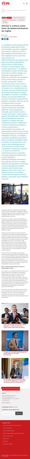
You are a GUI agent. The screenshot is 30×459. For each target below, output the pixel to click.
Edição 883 (5, 20)
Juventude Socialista (7, 428)
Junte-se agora (5, 402)
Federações (5, 441)
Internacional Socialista (8, 435)
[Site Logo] (6, 3)
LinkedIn (7, 39)
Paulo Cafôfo (21, 20)
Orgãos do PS (6, 438)
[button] (24, 3)
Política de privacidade (8, 443)
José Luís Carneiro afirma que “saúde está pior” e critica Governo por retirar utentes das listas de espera (15, 326)
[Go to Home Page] (2, 9)
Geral (4, 17)
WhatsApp (15, 407)
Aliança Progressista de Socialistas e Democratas (13, 433)
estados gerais (12, 20)
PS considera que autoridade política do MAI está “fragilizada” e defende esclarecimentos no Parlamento (15, 381)
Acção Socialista (13, 36)
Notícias (9, 17)
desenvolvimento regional (19, 17)
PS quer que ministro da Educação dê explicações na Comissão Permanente (15, 353)
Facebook (2, 39)
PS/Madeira (5, 22)
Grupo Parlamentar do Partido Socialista (12, 425)
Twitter (5, 39)
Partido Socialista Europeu (8, 430)
